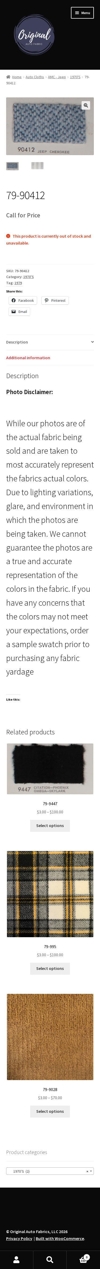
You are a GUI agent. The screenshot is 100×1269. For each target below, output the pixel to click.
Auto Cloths (35, 77)
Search (50, 1260)
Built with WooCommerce (60, 1238)
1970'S (75, 77)
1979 (18, 282)
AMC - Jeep (57, 77)
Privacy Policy (19, 1238)
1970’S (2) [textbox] (49, 1171)
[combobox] (50, 1171)
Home (17, 77)
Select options (50, 825)
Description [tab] (17, 342)
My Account (16, 1260)
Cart (77, 1255)
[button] (86, 105)
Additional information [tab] (28, 357)
